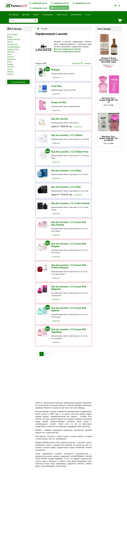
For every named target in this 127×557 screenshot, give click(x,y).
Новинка (87, 63)
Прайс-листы (62, 14)
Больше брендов (18, 82)
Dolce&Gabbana (13, 47)
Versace (10, 74)
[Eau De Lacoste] (42, 121)
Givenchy (11, 52)
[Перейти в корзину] (120, 20)
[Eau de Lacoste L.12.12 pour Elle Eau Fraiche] (42, 225)
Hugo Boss (11, 59)
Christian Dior (12, 44)
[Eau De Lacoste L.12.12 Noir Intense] (42, 206)
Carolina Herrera (13, 39)
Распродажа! (47, 14)
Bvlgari (10, 37)
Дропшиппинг (76, 14)
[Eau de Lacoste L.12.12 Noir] (42, 189)
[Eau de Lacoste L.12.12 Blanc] (42, 138)
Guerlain (10, 56)
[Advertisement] (63, 379)
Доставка (26, 14)
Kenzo (9, 61)
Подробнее (56, 77)
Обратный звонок (60, 7)
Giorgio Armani (13, 49)
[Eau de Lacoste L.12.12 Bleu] (42, 173)
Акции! (36, 14)
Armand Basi (12, 34)
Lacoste (10, 64)
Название (76, 63)
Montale (10, 71)
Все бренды (14, 14)
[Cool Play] (42, 89)
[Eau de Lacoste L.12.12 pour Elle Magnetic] (42, 289)
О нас (88, 14)
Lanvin (9, 69)
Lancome (11, 66)
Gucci (9, 54)
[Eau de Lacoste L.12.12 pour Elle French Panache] (42, 268)
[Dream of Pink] (42, 105)
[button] (115, 5)
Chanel (10, 42)
